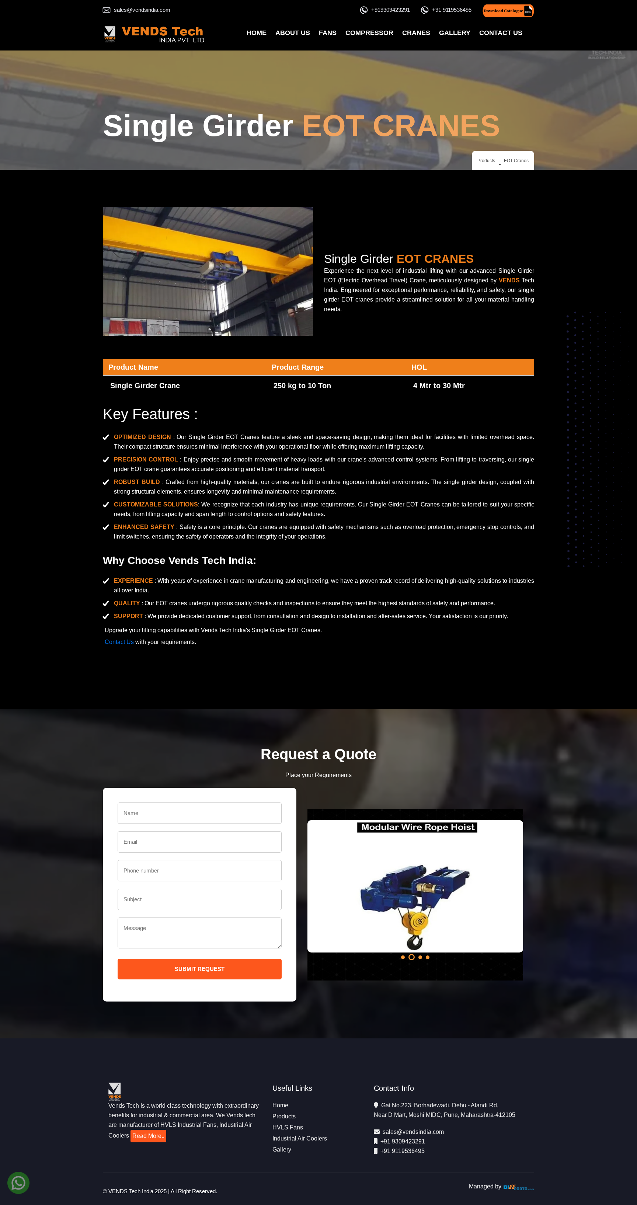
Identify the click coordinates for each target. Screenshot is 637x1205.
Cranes (416, 32)
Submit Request (199, 969)
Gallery (454, 32)
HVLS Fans (287, 1127)
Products (486, 160)
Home (257, 32)
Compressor (369, 32)
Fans (328, 32)
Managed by (486, 1186)
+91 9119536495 (451, 10)
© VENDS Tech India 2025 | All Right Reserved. (160, 1191)
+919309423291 (390, 10)
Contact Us (500, 32)
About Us (292, 32)
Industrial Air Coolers (299, 1138)
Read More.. (148, 1136)
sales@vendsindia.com (142, 10)
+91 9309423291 (402, 1141)
